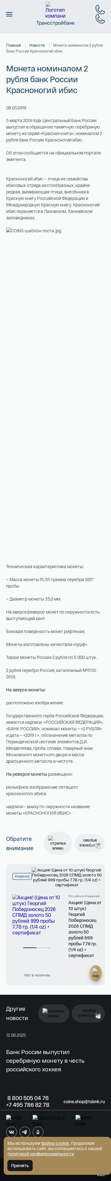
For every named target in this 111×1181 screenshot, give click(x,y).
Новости (37, 45)
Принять (20, 1165)
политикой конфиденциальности (40, 1153)
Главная (13, 45)
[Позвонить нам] (100, 9)
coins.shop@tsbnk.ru (84, 1101)
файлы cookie (55, 1143)
